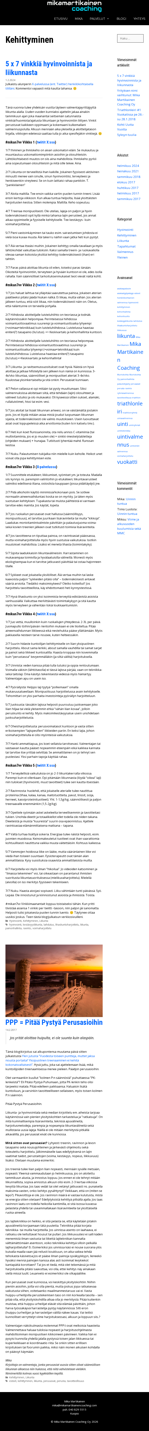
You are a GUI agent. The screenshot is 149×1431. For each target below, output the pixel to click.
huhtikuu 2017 (127, 188)
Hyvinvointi (15, 920)
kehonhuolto (123, 316)
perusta (61, 1381)
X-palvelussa (46, 467)
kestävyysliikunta (32, 924)
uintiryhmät (134, 425)
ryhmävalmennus (125, 393)
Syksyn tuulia (126, 135)
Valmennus (125, 252)
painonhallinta (13, 928)
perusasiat (49, 1381)
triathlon (136, 397)
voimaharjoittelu (42, 928)
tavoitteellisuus (75, 1381)
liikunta (84, 924)
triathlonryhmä (130, 412)
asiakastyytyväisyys (125, 293)
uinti (122, 424)
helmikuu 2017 (128, 193)
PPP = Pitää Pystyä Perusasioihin (54, 1022)
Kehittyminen (30, 920)
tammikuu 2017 (128, 199)
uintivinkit (134, 446)
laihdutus (49, 924)
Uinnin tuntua (127, 514)
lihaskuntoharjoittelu (67, 924)
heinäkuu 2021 (128, 171)
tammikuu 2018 (128, 177)
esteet (12, 1381)
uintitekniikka (123, 431)
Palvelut (97, 18)
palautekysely (123, 384)
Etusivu (61, 18)
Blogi (121, 18)
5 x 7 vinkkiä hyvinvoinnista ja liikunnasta (129, 80)
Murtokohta (123, 374)
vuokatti (127, 461)
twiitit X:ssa (46, 142)
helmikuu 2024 (128, 166)
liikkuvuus (121, 330)
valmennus (122, 451)
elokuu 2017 (126, 182)
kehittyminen (25, 1381)
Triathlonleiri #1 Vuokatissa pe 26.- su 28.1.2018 (130, 114)
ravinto (27, 928)
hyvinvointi (15, 924)
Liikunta (43, 920)
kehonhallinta (123, 312)
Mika (78, 18)
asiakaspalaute (124, 288)
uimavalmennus (124, 418)
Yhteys (139, 18)
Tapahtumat (126, 246)
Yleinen (122, 257)
